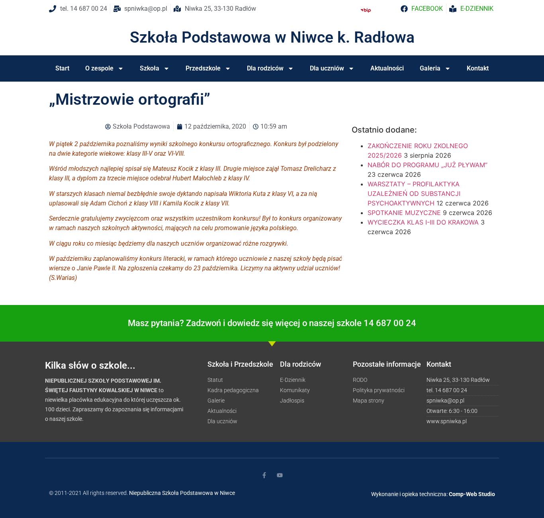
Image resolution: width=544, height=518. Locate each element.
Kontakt (478, 68)
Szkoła (149, 68)
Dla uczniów (327, 68)
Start (62, 68)
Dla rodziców (265, 68)
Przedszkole (203, 68)
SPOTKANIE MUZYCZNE (404, 213)
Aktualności (387, 68)
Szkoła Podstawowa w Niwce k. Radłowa (272, 37)
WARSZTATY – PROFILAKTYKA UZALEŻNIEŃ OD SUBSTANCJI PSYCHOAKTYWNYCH (414, 193)
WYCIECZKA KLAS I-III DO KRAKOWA (423, 222)
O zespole (99, 68)
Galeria (430, 68)
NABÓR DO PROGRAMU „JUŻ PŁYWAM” (427, 165)
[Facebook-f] (264, 475)
